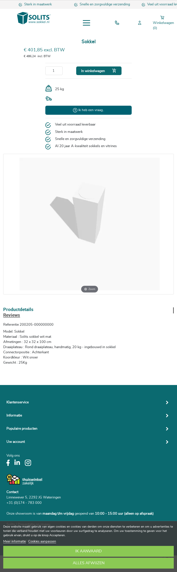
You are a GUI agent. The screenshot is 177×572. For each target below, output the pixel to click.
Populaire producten (21, 428)
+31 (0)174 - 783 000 (24, 502)
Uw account (15, 441)
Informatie (14, 415)
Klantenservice (17, 402)
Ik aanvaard (88, 551)
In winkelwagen (99, 70)
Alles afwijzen (88, 563)
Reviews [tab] (11, 315)
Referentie (11, 324)
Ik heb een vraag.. (91, 110)
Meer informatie (14, 541)
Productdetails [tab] (18, 309)
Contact (12, 492)
